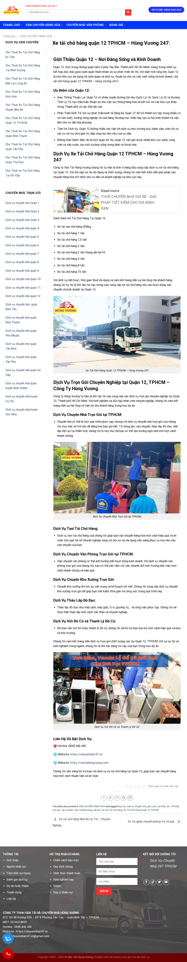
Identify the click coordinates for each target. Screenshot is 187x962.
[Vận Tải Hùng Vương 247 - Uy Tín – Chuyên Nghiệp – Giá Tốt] (11, 10)
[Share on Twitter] (111, 798)
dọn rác (122, 806)
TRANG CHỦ (11, 25)
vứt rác (104, 810)
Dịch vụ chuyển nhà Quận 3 (22, 220)
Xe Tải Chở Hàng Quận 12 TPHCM (141, 810)
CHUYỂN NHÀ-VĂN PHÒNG (85, 25)
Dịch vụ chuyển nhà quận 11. (23, 287)
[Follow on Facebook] (146, 882)
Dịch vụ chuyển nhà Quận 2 (22, 211)
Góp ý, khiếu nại (63, 892)
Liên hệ (11, 898)
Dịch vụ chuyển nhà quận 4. (22, 228)
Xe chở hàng (115, 810)
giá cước (152, 806)
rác (168, 806)
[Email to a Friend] (117, 798)
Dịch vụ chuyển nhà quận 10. (23, 279)
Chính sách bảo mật (66, 860)
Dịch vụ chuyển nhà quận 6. (22, 245)
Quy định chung (63, 866)
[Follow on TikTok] (153, 882)
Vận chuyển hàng (83, 810)
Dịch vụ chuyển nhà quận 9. (22, 270)
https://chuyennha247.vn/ (86, 754)
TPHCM (175, 806)
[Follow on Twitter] (160, 882)
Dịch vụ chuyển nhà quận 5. (22, 236)
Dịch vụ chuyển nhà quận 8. (22, 262)
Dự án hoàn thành (18, 886)
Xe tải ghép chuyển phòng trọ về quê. (152, 821)
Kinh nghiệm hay (63, 879)
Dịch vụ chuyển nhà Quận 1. (22, 203)
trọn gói (56, 810)
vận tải (96, 810)
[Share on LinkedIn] (130, 798)
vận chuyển (67, 810)
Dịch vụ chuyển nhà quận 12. (23, 296)
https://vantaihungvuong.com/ (89, 762)
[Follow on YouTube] (166, 882)
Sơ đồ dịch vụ (141, 957)
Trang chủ (9, 36)
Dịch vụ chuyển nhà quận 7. (22, 253)
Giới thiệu (13, 860)
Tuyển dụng (14, 892)
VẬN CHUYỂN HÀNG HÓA (43, 25)
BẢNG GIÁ (116, 25)
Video (57, 886)
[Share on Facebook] (104, 798)
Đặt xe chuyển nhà (136, 806)
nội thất (161, 806)
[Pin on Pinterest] (124, 798)
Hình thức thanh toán (66, 873)
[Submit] (128, 12)
